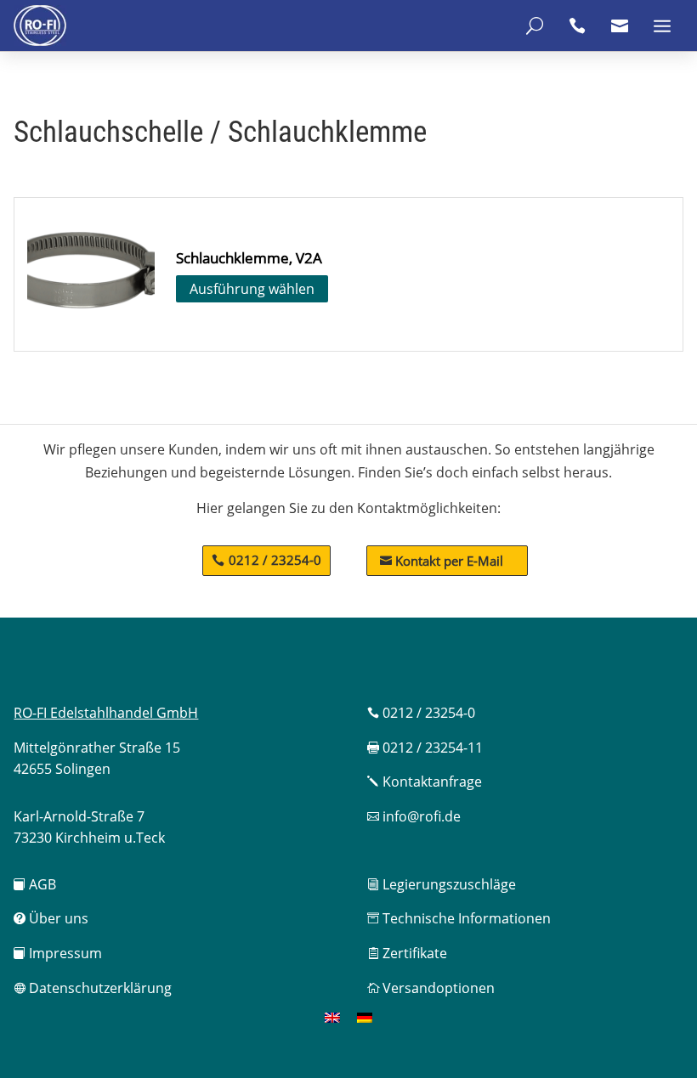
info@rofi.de (414, 816)
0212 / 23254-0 (275, 559)
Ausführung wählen (252, 288)
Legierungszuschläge (441, 884)
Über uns (51, 918)
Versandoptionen (431, 988)
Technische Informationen (459, 918)
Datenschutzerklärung (93, 988)
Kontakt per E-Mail (441, 560)
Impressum (58, 953)
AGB (35, 884)
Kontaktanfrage (424, 781)
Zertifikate (407, 953)
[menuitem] (332, 1018)
